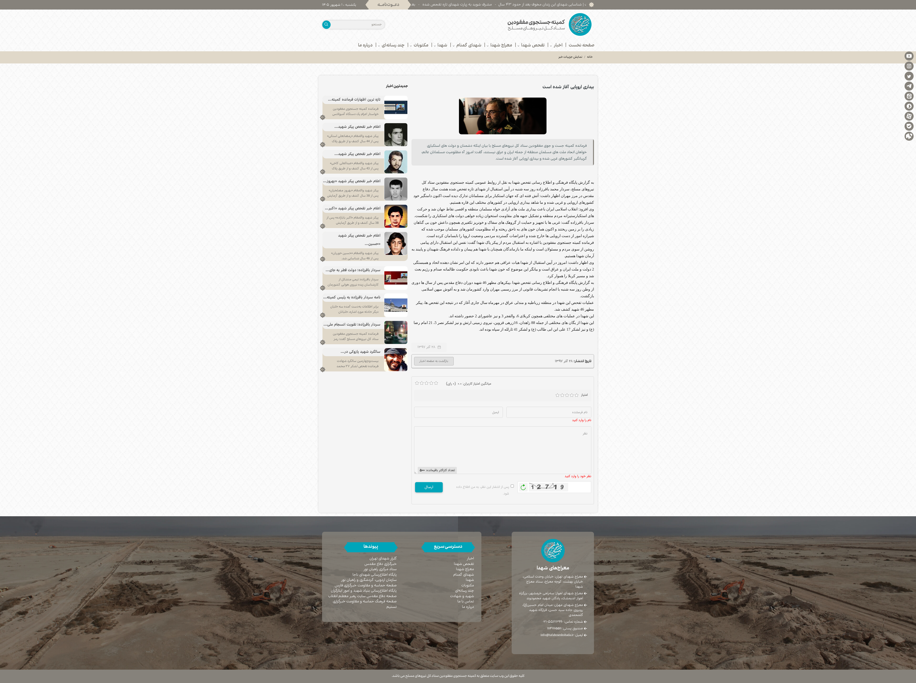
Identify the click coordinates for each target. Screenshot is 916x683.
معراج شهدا (465, 569)
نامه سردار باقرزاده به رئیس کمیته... (351, 297)
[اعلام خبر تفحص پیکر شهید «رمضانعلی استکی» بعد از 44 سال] (395, 134)
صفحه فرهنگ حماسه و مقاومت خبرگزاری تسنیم (365, 604)
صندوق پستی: (565, 628)
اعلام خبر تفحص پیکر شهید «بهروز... (351, 181)
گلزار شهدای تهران (383, 558)
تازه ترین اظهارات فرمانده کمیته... (354, 100)
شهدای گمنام (463, 575)
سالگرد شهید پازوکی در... (360, 352)
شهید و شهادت (462, 596)
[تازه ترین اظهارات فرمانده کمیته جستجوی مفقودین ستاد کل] (395, 107)
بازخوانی (523, 486)
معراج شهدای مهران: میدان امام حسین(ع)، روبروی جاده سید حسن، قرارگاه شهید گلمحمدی (552, 610)
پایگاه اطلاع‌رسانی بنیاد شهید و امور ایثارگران (364, 591)
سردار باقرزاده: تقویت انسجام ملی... (351, 325)
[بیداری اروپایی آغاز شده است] (503, 116)
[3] (567, 395)
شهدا (470, 580)
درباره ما (468, 607)
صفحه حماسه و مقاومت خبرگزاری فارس (366, 585)
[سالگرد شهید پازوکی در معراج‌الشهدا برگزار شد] (395, 359)
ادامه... (323, 117)
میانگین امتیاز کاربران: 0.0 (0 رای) (468, 383)
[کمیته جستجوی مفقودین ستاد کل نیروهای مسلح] (528, 24)
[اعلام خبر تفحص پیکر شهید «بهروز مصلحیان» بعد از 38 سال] (395, 189)
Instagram (909, 65)
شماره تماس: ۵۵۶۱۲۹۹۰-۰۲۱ (563, 621)
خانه (590, 57)
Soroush (909, 105)
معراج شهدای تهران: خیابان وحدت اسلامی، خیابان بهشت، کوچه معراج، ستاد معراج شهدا (553, 581)
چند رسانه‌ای (464, 591)
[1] (557, 395)
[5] (576, 395)
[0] (417, 383)
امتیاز (584, 394)
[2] (562, 395)
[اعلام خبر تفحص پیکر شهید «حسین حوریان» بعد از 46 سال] (395, 243)
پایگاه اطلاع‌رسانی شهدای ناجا (375, 575)
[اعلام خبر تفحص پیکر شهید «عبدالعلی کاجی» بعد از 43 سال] (395, 161)
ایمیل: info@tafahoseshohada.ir (562, 635)
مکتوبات (467, 585)
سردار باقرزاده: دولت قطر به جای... (353, 270)
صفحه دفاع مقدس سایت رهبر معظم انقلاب (362, 596)
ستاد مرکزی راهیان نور (380, 569)
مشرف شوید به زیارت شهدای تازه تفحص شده (505, 4)
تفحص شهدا (464, 564)
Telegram (909, 85)
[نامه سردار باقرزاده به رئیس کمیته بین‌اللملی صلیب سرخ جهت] (395, 305)
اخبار (470, 558)
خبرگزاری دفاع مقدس (380, 564)
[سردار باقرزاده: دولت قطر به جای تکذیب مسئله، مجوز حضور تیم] (395, 278)
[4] (572, 395)
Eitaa (909, 95)
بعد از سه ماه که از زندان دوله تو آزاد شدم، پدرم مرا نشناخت (417, 4)
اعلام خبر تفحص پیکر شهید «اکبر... (352, 208)
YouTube (909, 55)
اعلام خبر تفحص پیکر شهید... (357, 127)
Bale (909, 125)
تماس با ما (466, 601)
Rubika (909, 136)
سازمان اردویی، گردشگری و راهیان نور (369, 580)
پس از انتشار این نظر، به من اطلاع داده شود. (482, 490)
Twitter (909, 75)
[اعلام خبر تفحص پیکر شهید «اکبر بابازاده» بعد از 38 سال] (395, 216)
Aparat (909, 115)
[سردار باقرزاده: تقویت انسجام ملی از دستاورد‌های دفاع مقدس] (395, 332)
